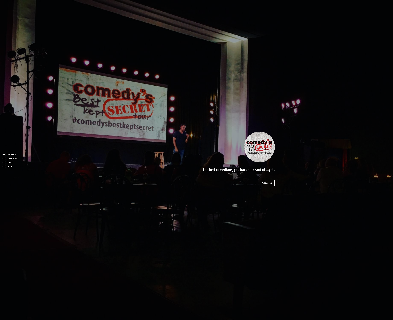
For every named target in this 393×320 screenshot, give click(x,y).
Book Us (267, 183)
